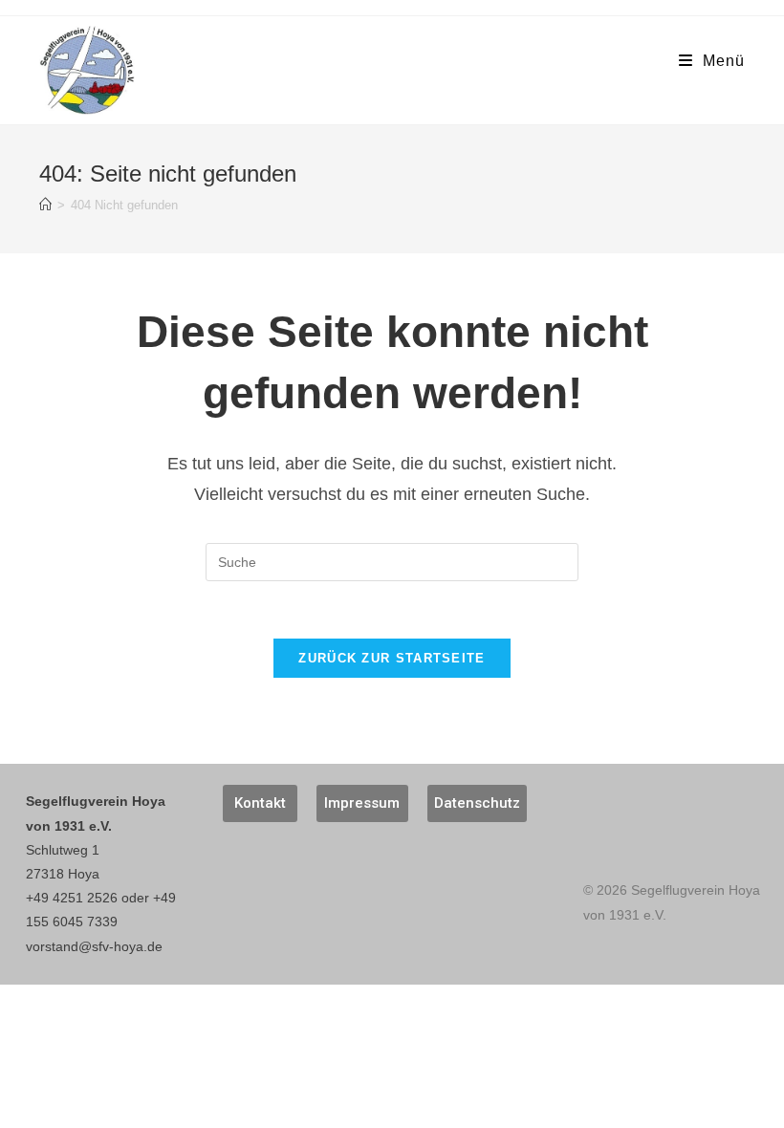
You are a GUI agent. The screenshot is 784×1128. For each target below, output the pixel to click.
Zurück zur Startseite (391, 658)
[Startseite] (45, 205)
